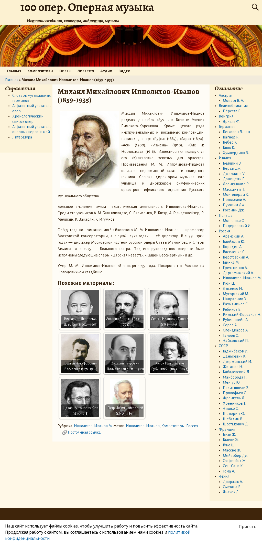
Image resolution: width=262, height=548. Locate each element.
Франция (227, 429)
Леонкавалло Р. (236, 184)
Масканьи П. (234, 189)
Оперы (65, 71)
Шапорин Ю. (234, 414)
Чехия (224, 476)
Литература (22, 137)
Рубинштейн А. (235, 320)
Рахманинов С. (235, 304)
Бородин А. (232, 247)
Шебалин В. (233, 419)
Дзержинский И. (237, 362)
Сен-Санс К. (233, 466)
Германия (227, 127)
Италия (225, 158)
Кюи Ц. (229, 283)
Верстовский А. (236, 257)
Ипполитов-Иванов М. (93, 426)
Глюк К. (229, 148)
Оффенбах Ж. (234, 461)
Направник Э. (235, 299)
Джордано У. (234, 174)
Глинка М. (231, 262)
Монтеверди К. (236, 194)
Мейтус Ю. (232, 382)
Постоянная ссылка (84, 432)
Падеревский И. (237, 226)
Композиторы (40, 71)
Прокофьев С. (235, 393)
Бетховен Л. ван (236, 132)
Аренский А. (233, 236)
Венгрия (226, 116)
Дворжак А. (233, 482)
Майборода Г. (235, 377)
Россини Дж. (234, 210)
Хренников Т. (234, 403)
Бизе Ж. (229, 435)
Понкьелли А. (234, 200)
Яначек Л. (231, 492)
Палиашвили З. (236, 388)
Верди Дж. (232, 168)
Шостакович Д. (235, 424)
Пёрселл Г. (232, 111)
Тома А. (229, 471)
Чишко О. (231, 408)
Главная (14, 71)
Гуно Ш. (229, 445)
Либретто (86, 71)
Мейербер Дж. (235, 456)
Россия (192, 426)
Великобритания (233, 106)
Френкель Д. (234, 398)
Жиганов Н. (233, 367)
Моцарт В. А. (233, 101)
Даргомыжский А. (238, 273)
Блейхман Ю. (234, 242)
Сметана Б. (232, 487)
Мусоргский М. (236, 294)
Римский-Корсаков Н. (242, 315)
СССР (223, 346)
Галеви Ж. (231, 440)
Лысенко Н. (233, 288)
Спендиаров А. (235, 330)
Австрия (226, 95)
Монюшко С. (234, 221)
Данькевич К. (234, 356)
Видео (124, 71)
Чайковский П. (236, 341)
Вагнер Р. (231, 137)
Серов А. (230, 325)
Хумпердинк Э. (236, 153)
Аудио (106, 71)
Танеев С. (231, 336)
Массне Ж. (232, 450)
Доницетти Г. (234, 179)
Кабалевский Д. (236, 372)
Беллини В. (232, 163)
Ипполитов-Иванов (143, 426)
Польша (226, 215)
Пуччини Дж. (234, 205)
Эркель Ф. (231, 122)
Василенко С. (234, 252)
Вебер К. (230, 142)
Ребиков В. (232, 309)
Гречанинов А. (235, 268)
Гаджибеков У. (235, 351)
